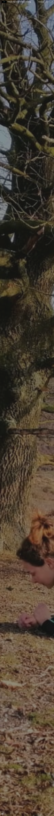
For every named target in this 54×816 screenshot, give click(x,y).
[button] (52, 1)
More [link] (47, 2)
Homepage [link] (41, 2)
